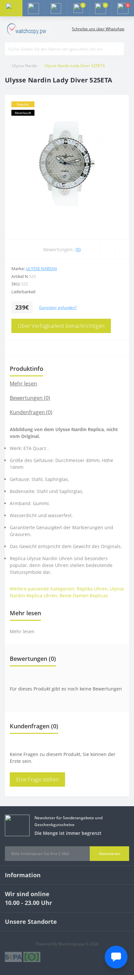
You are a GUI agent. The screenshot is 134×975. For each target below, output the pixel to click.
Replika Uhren (92, 589)
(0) (78, 249)
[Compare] (121, 249)
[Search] (119, 48)
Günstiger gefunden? (58, 307)
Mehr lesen (23, 383)
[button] (56, 8)
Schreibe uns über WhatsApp (98, 29)
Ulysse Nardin (24, 65)
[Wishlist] (107, 249)
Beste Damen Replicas (84, 595)
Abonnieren (109, 853)
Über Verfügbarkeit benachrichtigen (61, 325)
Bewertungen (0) (30, 397)
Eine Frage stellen (37, 779)
